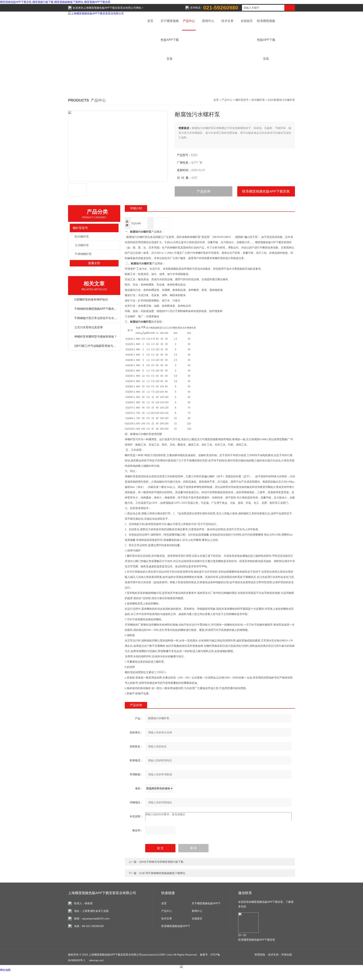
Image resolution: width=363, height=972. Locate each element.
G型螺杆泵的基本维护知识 (91, 299)
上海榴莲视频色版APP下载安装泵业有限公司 (109, 7)
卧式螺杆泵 (258, 99)
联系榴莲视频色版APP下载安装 (266, 191)
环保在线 (286, 954)
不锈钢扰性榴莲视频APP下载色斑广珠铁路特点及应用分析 (96, 308)
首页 (150, 21)
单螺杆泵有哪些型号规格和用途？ (95, 336)
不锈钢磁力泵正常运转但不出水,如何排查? (96, 318)
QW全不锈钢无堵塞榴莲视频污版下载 (161, 861)
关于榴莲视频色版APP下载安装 (206, 904)
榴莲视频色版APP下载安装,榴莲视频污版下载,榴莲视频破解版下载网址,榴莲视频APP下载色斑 (55, 1)
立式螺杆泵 (82, 245)
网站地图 (5, 969)
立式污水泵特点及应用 (88, 327)
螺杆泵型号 (242, 99)
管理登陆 (259, 954)
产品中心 (189, 21)
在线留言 (247, 21)
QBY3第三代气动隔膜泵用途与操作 (96, 345)
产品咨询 (203, 191)
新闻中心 (208, 21)
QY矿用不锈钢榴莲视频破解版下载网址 (162, 873)
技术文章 (227, 21)
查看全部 (94, 263)
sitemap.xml (96, 960)
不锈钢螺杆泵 (83, 253)
